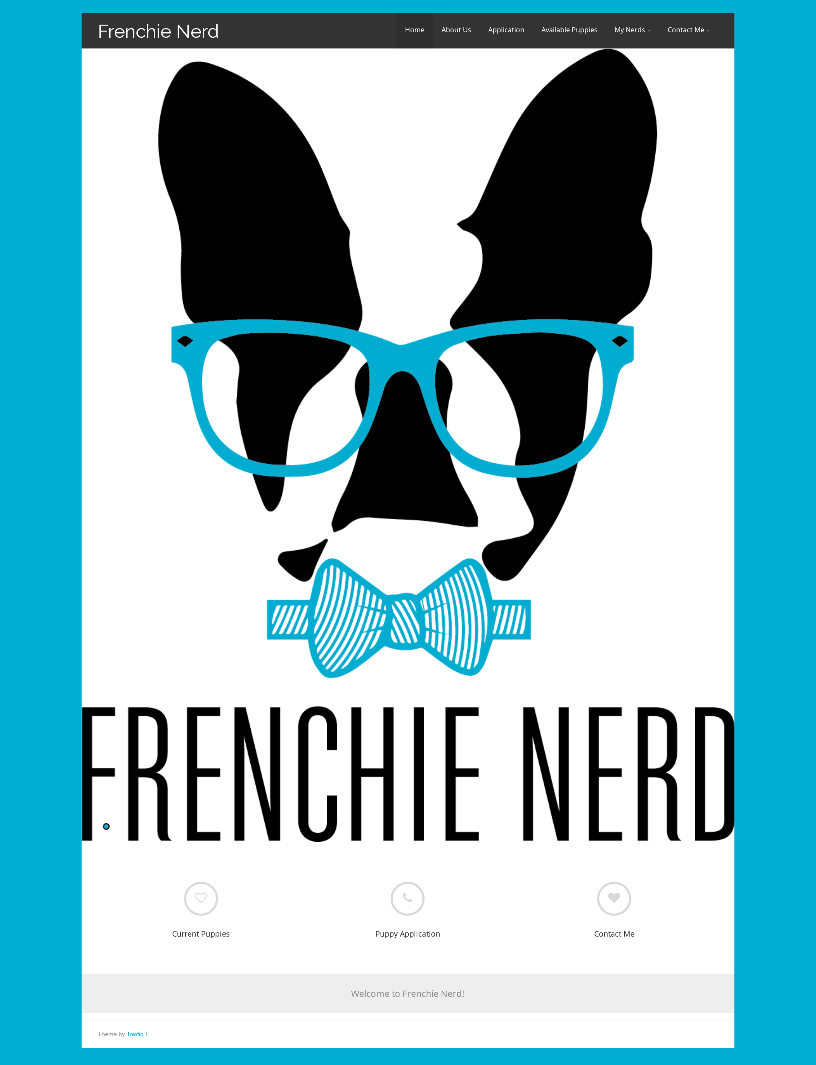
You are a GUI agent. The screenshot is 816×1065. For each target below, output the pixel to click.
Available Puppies (569, 29)
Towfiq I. (138, 1034)
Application (506, 29)
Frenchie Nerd (158, 31)
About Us (456, 29)
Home (415, 29)
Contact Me (686, 29)
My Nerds (630, 29)
